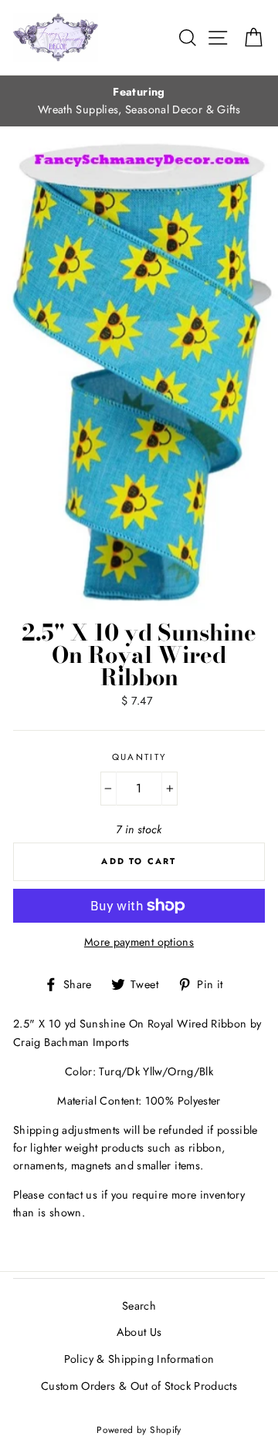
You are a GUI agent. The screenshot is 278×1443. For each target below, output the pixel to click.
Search (139, 1306)
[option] (139, 101)
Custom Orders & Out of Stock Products (139, 1386)
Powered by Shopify (139, 1429)
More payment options (139, 942)
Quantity (139, 757)
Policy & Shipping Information (139, 1359)
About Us (139, 1332)
